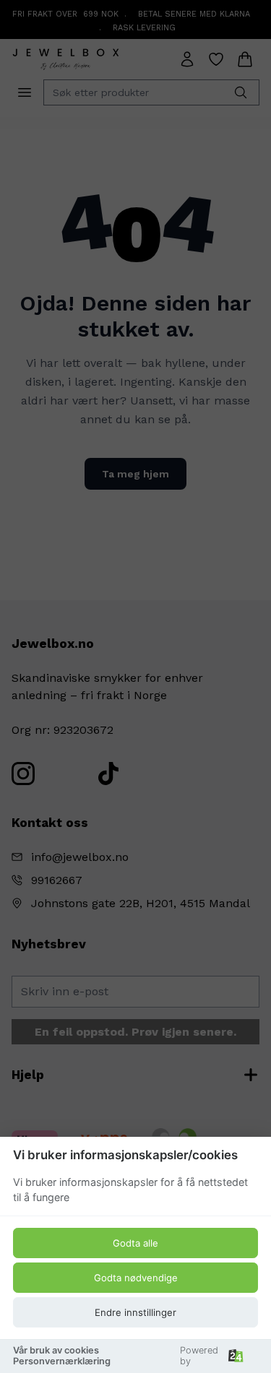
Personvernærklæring (62, 1361)
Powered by (199, 1355)
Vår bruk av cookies (56, 1350)
